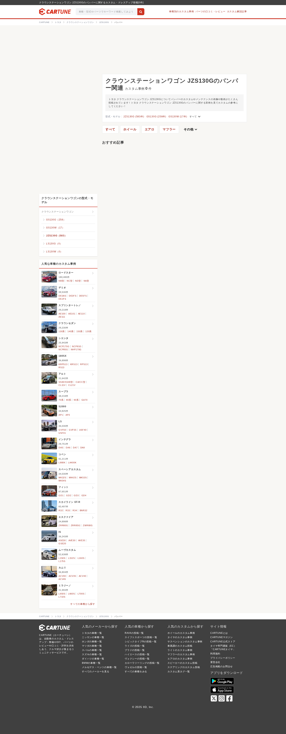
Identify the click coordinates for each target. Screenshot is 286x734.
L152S (71, 558)
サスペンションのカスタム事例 (185, 641)
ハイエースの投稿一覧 (137, 654)
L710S (62, 597)
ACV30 (62, 576)
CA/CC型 (80, 382)
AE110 (81, 314)
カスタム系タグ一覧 (179, 671)
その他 (191, 129)
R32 (61, 510)
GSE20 (62, 543)
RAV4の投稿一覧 (134, 633)
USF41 (62, 433)
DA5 (61, 447)
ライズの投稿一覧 (135, 645)
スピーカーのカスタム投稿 (182, 663)
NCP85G (63, 349)
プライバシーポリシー (222, 658)
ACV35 (72, 576)
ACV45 (62, 579)
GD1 (61, 495)
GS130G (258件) (156, 116)
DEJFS (62, 299)
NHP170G (76, 349)
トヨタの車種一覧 (92, 633)
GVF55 (72, 430)
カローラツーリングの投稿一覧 (142, 663)
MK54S (62, 480)
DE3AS (62, 296)
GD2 (68, 495)
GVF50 (62, 430)
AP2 (68, 415)
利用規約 (215, 653)
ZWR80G (88, 525)
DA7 (75, 447)
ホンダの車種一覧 (92, 641)
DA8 (82, 447)
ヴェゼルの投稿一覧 (136, 667)
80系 (68, 400)
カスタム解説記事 (237, 11)
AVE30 (71, 540)
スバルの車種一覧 (92, 650)
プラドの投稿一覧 (135, 650)
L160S (81, 558)
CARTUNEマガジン (221, 637)
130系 (62, 331)
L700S (81, 594)
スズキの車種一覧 (92, 654)
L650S (62, 594)
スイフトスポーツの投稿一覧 (141, 637)
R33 (68, 510)
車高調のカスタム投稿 (180, 645)
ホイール (129, 129)
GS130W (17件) (177, 116)
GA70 (85, 400)
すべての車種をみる (136, 671)
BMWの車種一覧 (91, 663)
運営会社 (215, 662)
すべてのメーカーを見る (95, 671)
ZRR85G (75, 525)
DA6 (68, 447)
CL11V (62, 385)
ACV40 (82, 576)
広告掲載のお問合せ (221, 666)
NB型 (61, 281)
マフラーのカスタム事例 (181, 654)
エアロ (149, 129)
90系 (76, 400)
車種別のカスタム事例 (181, 11)
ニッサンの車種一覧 (93, 637)
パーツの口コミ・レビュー (210, 11)
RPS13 (84, 364)
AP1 (61, 415)
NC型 (69, 281)
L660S (71, 594)
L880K (62, 462)
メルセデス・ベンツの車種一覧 (99, 667)
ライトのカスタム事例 (180, 650)
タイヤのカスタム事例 (180, 637)
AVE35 (81, 540)
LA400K (72, 462)
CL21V (71, 385)
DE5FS (83, 296)
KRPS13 (63, 364)
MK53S (83, 477)
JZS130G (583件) (133, 116)
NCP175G (64, 346)
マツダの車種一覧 (92, 645)
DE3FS (72, 296)
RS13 (61, 367)
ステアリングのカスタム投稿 (184, 667)
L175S (62, 561)
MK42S (72, 477)
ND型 (78, 281)
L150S (62, 558)
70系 (61, 400)
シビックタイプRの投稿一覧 (140, 641)
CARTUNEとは (219, 633)
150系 (79, 331)
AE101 (71, 314)
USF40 (83, 430)
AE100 (62, 314)
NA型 (86, 281)
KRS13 (74, 364)
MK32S (62, 477)
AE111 (62, 317)
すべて (195, 116)
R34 (75, 510)
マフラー (169, 129)
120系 (88, 331)
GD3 (76, 495)
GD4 (84, 495)
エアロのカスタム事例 (180, 658)
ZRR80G (63, 525)
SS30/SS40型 (66, 382)
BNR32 (83, 510)
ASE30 (62, 540)
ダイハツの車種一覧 (93, 658)
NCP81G (77, 346)
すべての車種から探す (82, 604)
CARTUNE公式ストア (222, 641)
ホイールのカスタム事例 (181, 633)
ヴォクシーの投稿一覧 (137, 658)
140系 (71, 331)
